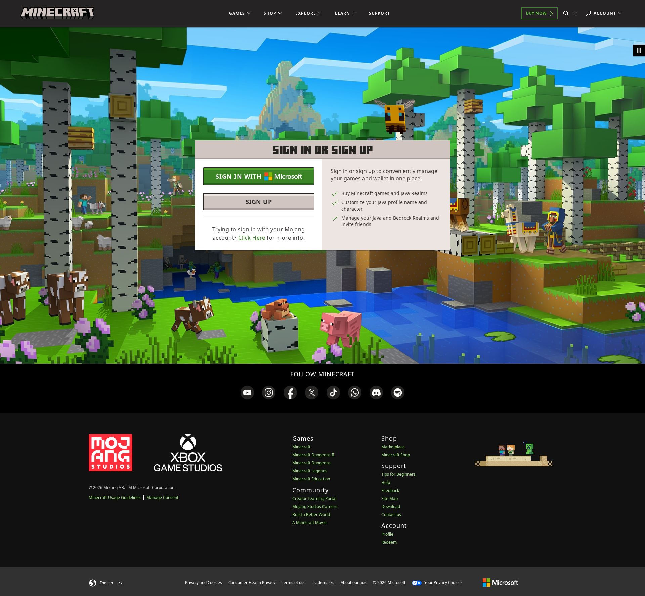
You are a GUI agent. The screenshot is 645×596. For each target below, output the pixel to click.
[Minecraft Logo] (57, 13)
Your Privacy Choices (443, 582)
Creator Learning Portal (314, 498)
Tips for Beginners (398, 474)
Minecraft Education (311, 479)
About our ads (354, 582)
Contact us (391, 514)
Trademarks (323, 582)
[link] (247, 392)
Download (390, 506)
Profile (387, 534)
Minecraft (301, 447)
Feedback (390, 490)
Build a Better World (311, 514)
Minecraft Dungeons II (313, 455)
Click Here (251, 237)
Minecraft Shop (395, 455)
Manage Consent (162, 497)
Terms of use (294, 582)
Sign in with (239, 176)
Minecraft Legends (309, 471)
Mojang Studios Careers (314, 506)
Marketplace (393, 447)
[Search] (571, 13)
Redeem (389, 542)
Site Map (389, 498)
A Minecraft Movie (309, 522)
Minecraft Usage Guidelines (115, 497)
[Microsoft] (500, 582)
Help (385, 482)
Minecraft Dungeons (311, 463)
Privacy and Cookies (203, 582)
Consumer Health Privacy (251, 582)
